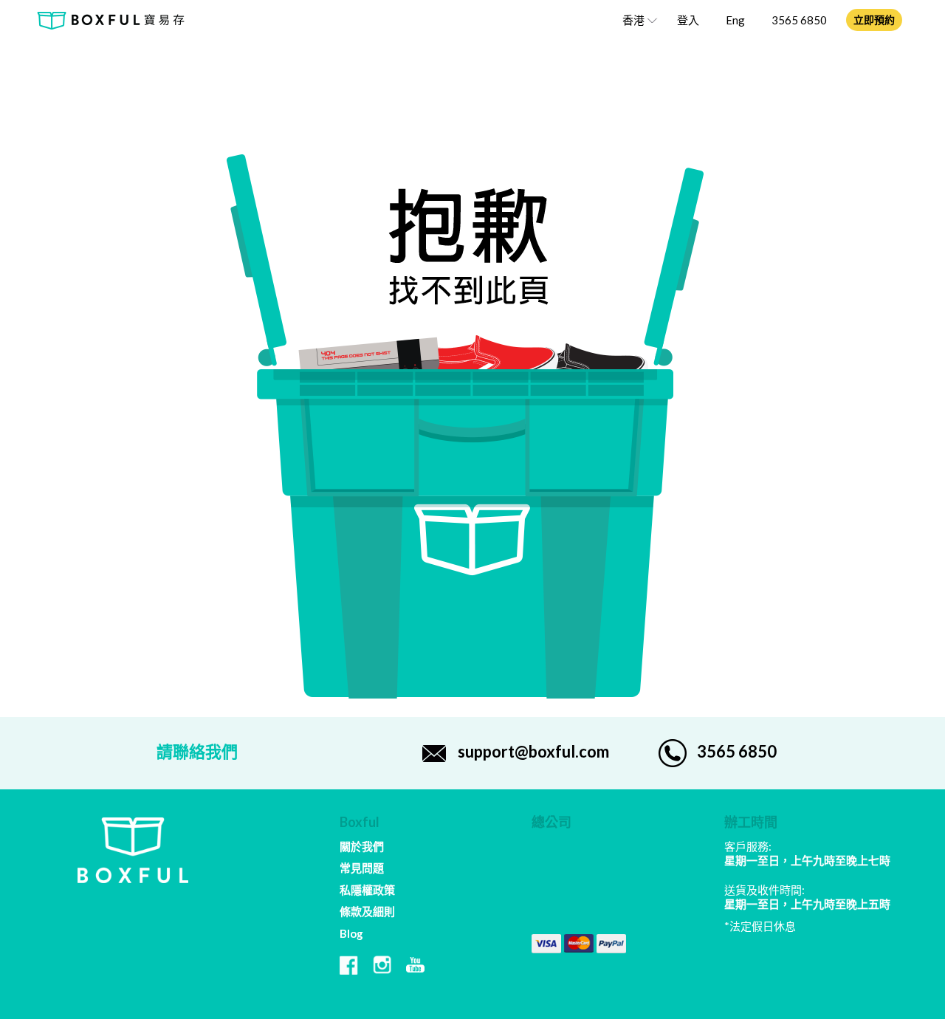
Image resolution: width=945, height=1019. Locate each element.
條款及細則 (367, 911)
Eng (735, 20)
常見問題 (362, 867)
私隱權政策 (367, 889)
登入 (688, 20)
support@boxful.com (533, 751)
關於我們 (362, 846)
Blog (351, 933)
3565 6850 (799, 20)
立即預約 (874, 19)
